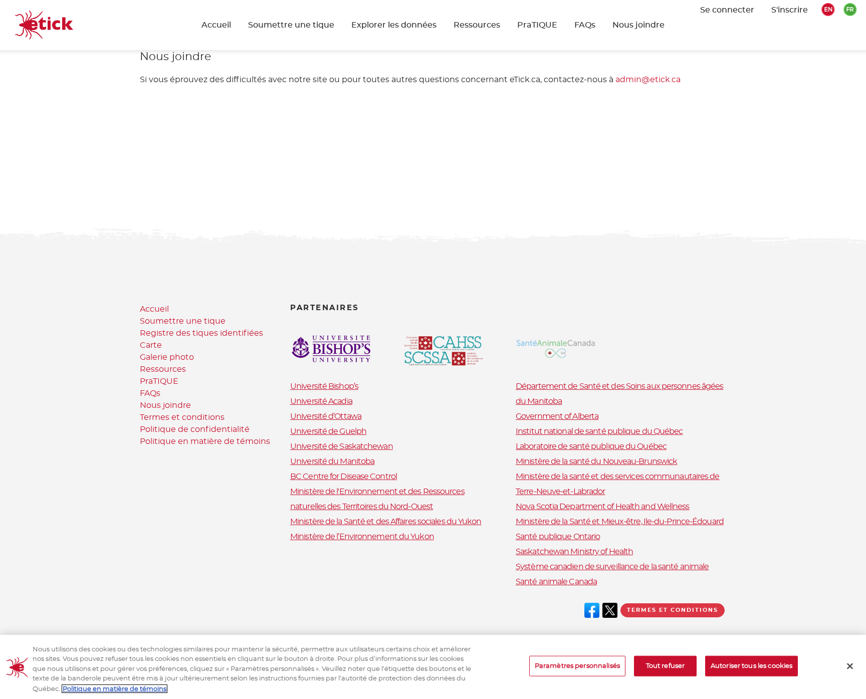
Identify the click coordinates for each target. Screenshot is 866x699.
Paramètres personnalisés (577, 666)
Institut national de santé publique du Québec (599, 431)
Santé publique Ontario (558, 537)
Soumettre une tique (183, 321)
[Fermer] (850, 666)
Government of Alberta (557, 416)
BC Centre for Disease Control (343, 477)
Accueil (216, 25)
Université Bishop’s (324, 386)
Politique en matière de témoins (205, 441)
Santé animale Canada (556, 582)
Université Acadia (321, 401)
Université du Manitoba (332, 461)
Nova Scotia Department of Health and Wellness (603, 507)
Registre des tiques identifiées (201, 333)
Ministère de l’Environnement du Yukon (362, 537)
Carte (151, 345)
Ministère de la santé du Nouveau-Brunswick (596, 461)
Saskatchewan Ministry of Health (574, 552)
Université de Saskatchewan (341, 446)
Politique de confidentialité (195, 429)
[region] (433, 667)
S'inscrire (789, 10)
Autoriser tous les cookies (751, 666)
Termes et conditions (182, 417)
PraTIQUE (537, 25)
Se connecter (727, 10)
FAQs (584, 25)
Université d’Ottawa (325, 416)
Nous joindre (638, 25)
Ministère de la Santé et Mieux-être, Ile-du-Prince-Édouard (620, 522)
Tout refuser (665, 666)
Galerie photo (167, 357)
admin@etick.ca (648, 80)
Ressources (477, 25)
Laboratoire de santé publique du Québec (591, 446)
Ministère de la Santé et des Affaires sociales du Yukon (386, 522)
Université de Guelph (328, 431)
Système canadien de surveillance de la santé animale (612, 567)
